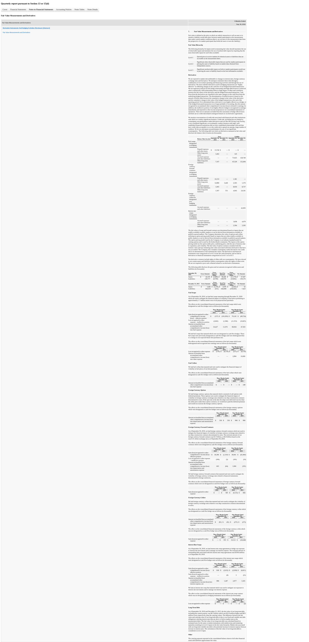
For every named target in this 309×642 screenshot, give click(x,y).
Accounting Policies (63, 9)
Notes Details (92, 9)
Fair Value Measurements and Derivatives (16, 32)
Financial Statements (18, 9)
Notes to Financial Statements (41, 9)
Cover (5, 9)
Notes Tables (79, 9)
